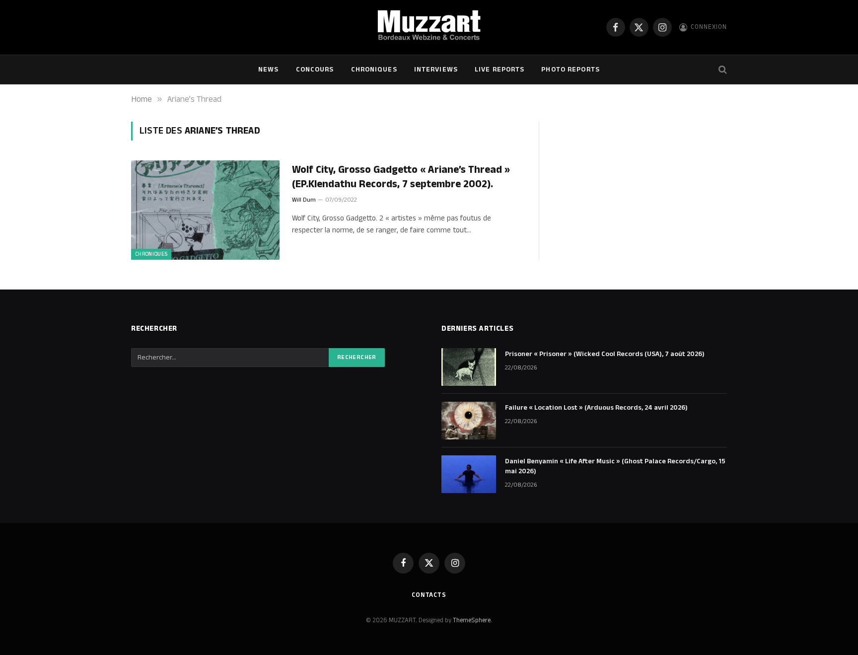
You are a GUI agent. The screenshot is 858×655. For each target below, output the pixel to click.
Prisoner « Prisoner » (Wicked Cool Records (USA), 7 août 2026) (605, 354)
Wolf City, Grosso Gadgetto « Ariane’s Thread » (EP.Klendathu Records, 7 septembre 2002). (401, 177)
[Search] (721, 70)
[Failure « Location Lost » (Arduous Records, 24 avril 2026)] (468, 420)
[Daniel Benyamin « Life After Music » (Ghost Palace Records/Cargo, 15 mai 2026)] (468, 474)
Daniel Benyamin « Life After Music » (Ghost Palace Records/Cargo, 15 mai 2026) (615, 466)
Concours (315, 69)
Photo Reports (570, 69)
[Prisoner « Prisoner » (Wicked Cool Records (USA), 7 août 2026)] (468, 367)
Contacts (429, 594)
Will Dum (304, 200)
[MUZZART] (428, 27)
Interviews (436, 69)
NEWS (268, 69)
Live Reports (499, 69)
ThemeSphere (472, 620)
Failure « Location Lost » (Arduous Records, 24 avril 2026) (596, 408)
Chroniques (374, 69)
